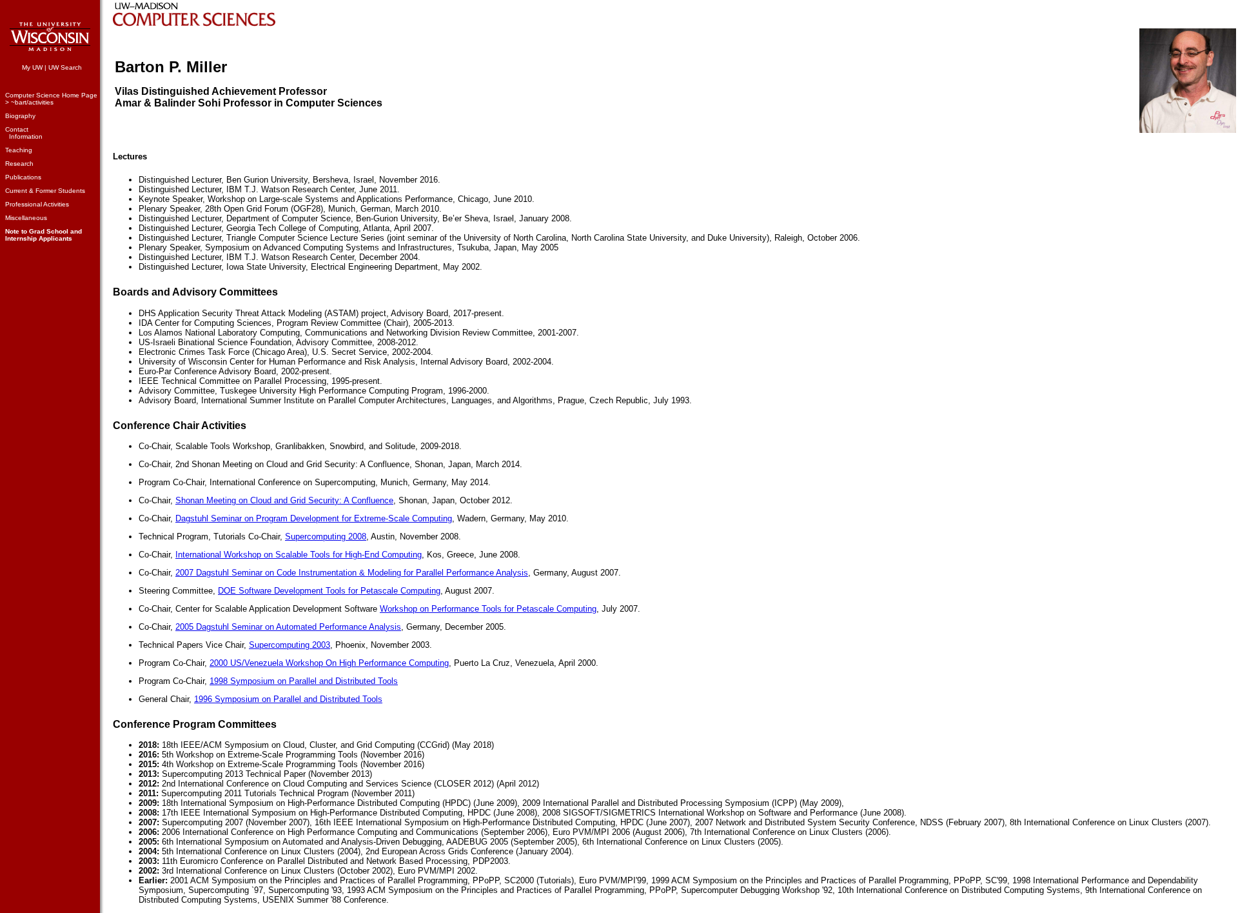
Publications (23, 177)
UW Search (65, 67)
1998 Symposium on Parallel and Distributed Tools (304, 681)
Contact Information (24, 133)
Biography (20, 115)
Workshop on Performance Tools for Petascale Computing (488, 609)
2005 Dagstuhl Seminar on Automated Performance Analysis (288, 627)
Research (19, 163)
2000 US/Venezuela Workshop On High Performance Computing (329, 663)
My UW (32, 67)
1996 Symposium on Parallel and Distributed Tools (288, 699)
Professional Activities (37, 204)
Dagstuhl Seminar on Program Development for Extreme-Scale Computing (313, 518)
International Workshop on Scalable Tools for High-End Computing (298, 554)
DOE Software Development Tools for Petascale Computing (329, 591)
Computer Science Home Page (51, 95)
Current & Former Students (45, 190)
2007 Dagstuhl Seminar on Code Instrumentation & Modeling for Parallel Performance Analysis (351, 572)
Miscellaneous (26, 217)
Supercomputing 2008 (325, 536)
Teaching (18, 150)
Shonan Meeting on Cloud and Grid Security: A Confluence (284, 500)
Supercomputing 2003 (289, 645)
